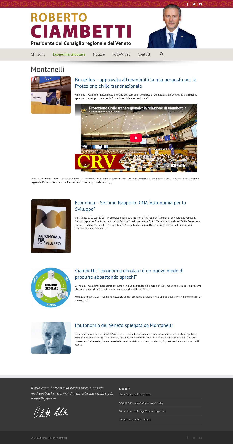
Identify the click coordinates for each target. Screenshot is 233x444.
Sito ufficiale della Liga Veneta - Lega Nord (142, 411)
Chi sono (38, 54)
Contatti (144, 54)
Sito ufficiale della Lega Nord (135, 394)
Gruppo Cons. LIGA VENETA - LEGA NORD (141, 402)
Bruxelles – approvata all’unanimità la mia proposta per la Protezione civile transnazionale (135, 82)
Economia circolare (69, 54)
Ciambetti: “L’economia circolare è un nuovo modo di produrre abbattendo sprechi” (129, 273)
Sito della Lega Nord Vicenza (135, 419)
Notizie (99, 54)
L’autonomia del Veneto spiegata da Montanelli (124, 325)
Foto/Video (121, 54)
